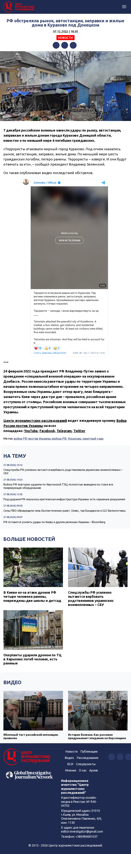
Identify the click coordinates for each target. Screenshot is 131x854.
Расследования (87, 757)
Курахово (74, 438)
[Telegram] (73, 45)
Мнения (70, 770)
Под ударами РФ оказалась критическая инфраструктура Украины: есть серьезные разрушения (64, 499)
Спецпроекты (86, 764)
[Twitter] (64, 45)
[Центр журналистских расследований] (19, 7)
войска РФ (59, 438)
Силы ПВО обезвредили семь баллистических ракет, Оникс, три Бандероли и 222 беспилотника (64, 510)
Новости (65, 37)
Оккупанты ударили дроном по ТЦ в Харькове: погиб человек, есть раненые (32, 659)
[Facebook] (56, 45)
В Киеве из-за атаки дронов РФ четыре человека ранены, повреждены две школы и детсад (32, 596)
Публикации (89, 751)
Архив (93, 770)
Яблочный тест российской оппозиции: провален (30, 736)
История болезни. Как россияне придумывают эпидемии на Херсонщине (97, 736)
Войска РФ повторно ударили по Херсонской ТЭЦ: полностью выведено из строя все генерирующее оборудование (58, 486)
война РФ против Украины (32, 438)
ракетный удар (93, 438)
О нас (82, 770)
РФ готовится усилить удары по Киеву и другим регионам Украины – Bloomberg (54, 522)
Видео (12, 682)
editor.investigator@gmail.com (82, 831)
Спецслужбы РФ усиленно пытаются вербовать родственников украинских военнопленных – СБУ (63, 471)
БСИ (70, 764)
